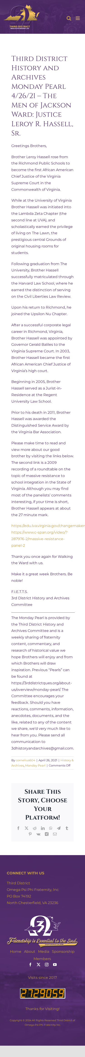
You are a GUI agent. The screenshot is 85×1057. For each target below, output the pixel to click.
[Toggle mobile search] (69, 18)
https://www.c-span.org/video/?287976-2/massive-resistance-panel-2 (39, 539)
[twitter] (38, 964)
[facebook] (30, 964)
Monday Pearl (35, 765)
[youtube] (55, 964)
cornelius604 (25, 760)
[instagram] (47, 964)
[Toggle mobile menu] (78, 18)
